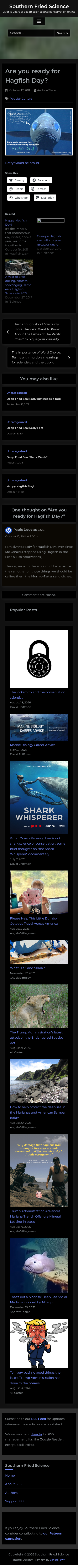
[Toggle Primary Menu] (39, 21)
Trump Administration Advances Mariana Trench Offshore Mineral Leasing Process (35, 1216)
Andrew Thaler (47, 90)
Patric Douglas (25, 530)
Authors (11, 1493)
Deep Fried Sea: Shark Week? (27, 457)
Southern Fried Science (39, 6)
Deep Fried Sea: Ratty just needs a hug (34, 398)
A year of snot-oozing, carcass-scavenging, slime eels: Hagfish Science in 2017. (18, 285)
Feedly (36, 1434)
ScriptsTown (57, 1559)
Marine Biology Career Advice (33, 745)
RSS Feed (38, 1419)
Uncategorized (17, 392)
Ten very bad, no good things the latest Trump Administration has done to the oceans (35, 1378)
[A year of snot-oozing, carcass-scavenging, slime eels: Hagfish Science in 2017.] (19, 267)
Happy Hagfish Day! (20, 486)
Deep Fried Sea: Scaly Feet (25, 427)
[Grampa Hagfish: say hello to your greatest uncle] (51, 226)
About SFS (13, 1484)
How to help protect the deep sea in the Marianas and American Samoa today (37, 1112)
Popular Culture (21, 98)
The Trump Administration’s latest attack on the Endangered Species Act (36, 1037)
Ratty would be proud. (22, 163)
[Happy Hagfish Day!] (21, 237)
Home (10, 1475)
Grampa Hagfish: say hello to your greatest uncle (49, 240)
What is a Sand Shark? (27, 968)
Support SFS (14, 1501)
